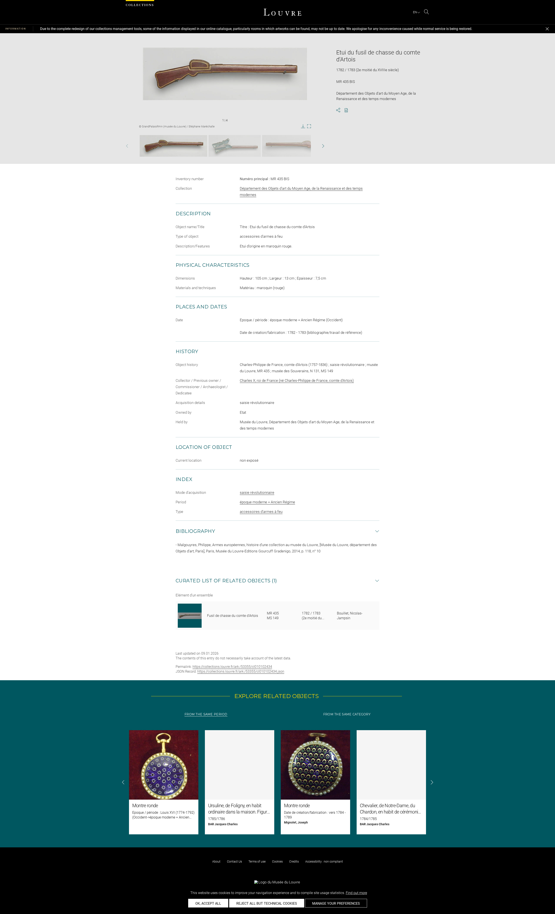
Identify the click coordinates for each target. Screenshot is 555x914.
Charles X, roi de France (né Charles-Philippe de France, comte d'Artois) (297, 380)
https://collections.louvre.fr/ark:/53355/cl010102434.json (240, 671)
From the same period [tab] (205, 714)
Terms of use (257, 861)
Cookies (277, 861)
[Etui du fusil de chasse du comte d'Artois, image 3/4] (295, 146)
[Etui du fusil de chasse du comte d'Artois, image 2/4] (234, 146)
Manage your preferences (336, 903)
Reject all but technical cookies (266, 903)
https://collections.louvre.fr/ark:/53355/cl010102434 (232, 667)
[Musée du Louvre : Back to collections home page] (282, 12)
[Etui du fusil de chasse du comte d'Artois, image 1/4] (173, 146)
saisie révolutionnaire (257, 492)
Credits (294, 861)
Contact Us (234, 861)
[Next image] (315, 146)
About (216, 861)
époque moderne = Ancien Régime (267, 502)
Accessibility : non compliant (324, 861)
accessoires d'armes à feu (261, 511)
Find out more (356, 893)
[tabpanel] (277, 782)
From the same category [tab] (347, 714)
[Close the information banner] (547, 28)
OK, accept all (208, 903)
